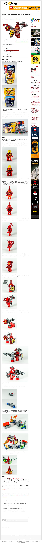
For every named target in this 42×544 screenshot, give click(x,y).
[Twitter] (32, 20)
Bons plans (31, 11)
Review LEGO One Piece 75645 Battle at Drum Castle (35, 92)
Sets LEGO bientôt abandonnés (35, 75)
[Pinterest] (36, 20)
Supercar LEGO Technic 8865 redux (35, 86)
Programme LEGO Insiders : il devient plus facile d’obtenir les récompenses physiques (35, 115)
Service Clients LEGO (34, 71)
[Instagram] (34, 20)
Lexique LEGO (33, 78)
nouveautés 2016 (13, 500)
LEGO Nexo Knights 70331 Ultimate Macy (12, 19)
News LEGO (12, 11)
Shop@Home (4, 489)
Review (19, 500)
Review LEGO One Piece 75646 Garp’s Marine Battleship (34, 112)
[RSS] (38, 20)
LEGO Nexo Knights (18, 503)
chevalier (8, 500)
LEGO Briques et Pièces (34, 72)
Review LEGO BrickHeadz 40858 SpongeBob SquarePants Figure (35, 105)
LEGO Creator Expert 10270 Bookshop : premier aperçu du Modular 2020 (35, 88)
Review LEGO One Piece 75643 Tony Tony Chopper (35, 110)
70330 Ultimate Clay (11, 478)
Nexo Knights (18, 18)
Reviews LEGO (24, 503)
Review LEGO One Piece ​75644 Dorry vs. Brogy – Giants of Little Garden (34, 119)
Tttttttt (32, 87)
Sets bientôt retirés (37, 11)
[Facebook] (31, 20)
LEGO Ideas (32, 77)
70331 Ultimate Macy (18, 478)
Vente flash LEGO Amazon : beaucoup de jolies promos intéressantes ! (35, 108)
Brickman (4, 503)
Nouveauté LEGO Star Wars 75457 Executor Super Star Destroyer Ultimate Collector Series (35, 96)
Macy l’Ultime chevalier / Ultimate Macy (12, 50)
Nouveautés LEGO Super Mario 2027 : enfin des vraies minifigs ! (35, 83)
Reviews (22, 11)
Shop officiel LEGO (33, 70)
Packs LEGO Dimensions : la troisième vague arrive (12, 508)
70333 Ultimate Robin (11, 495)
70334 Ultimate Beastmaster (20, 495)
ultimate (22, 500)
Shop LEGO (26, 11)
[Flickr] (35, 20)
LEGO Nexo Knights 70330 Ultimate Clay (21, 41)
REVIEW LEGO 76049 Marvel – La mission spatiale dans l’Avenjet (15, 510)
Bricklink (32, 76)
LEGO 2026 (17, 11)
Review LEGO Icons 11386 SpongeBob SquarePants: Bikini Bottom (35, 102)
